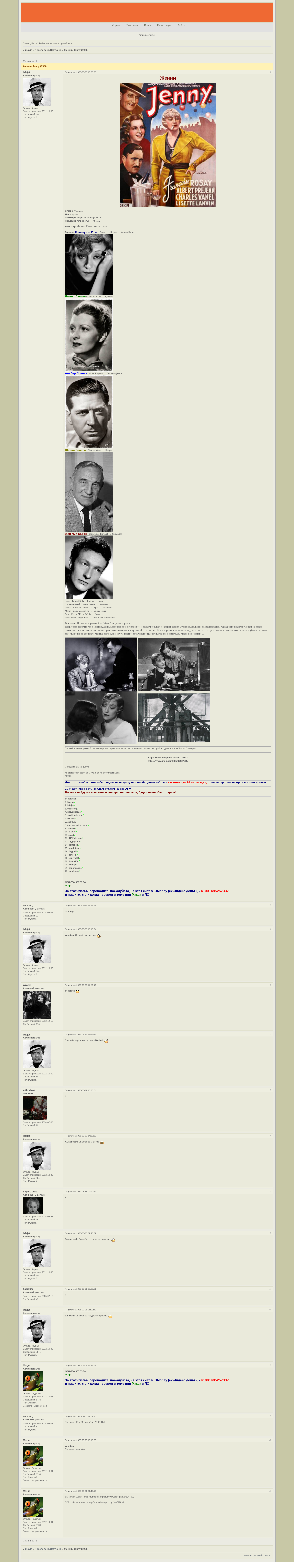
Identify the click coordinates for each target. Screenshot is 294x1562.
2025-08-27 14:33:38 (86, 1136)
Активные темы (147, 35)
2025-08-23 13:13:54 (86, 929)
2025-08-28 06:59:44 (86, 1191)
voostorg (28, 905)
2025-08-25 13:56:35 (86, 1034)
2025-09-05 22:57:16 (86, 1416)
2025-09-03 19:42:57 (86, 1365)
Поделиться (70, 72)
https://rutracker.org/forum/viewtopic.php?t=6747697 (109, 1497)
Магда (26, 1365)
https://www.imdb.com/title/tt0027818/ (168, 761)
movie (28, 50)
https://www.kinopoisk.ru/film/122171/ (168, 757)
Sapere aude (30, 1191)
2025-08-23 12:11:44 (86, 905)
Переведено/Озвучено (48, 50)
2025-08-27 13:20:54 (86, 1090)
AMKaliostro (30, 1090)
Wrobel (27, 985)
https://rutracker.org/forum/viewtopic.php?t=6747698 (98, 1502)
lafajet (26, 72)
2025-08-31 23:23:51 (86, 1289)
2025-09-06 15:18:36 (86, 1440)
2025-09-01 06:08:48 (86, 1310)
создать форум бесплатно (257, 1555)
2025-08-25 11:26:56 (86, 985)
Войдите (43, 43)
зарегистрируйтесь (62, 43)
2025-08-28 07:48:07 (86, 1233)
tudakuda (28, 1289)
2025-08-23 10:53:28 (86, 72)
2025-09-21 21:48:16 (86, 1491)
